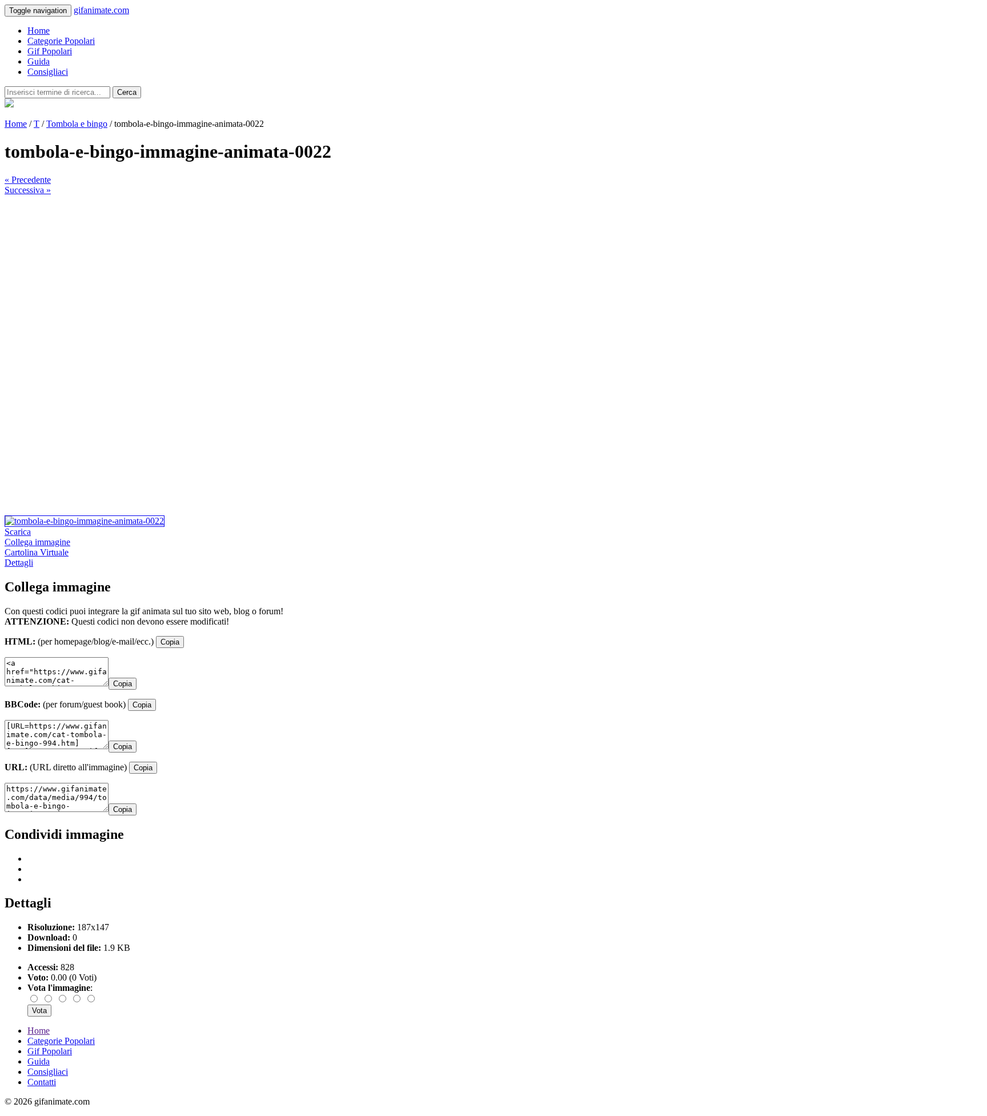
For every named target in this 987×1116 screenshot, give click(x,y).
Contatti (41, 1082)
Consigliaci (47, 72)
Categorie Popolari (61, 41)
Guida (38, 61)
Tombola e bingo (76, 124)
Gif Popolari (49, 51)
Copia (170, 642)
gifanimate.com (101, 10)
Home (38, 30)
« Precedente (28, 180)
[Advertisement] (347, 275)
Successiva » (28, 190)
